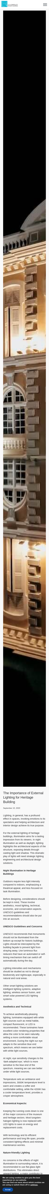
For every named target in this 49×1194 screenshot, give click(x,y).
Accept (7, 1190)
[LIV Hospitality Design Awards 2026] (11, 4)
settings (34, 1185)
